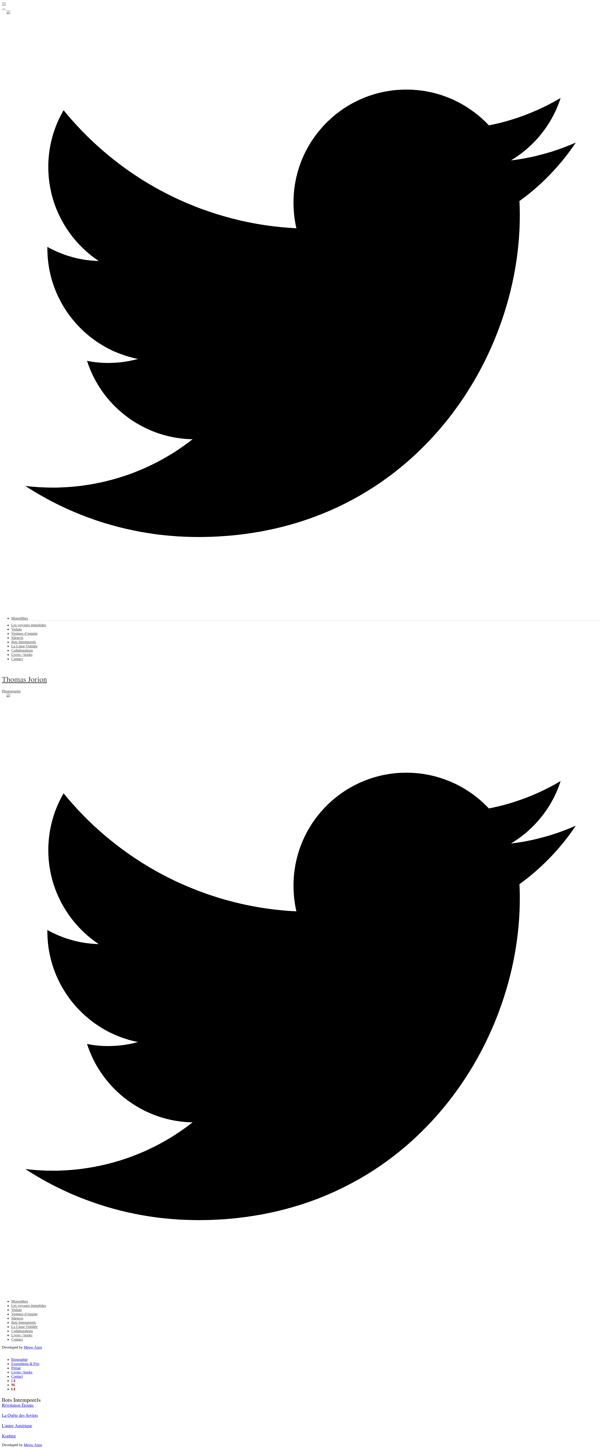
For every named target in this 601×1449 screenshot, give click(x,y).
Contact (17, 659)
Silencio (17, 638)
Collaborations (22, 650)
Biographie (19, 1360)
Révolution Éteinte (18, 1405)
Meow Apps (33, 1347)
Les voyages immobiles (28, 625)
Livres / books (21, 655)
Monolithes (19, 618)
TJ (4, 4)
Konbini (9, 1436)
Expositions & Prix (25, 1364)
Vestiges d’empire (24, 634)
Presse (16, 1368)
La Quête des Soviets (20, 1415)
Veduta (16, 629)
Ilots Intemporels (23, 642)
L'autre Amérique (17, 1425)
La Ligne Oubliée (24, 646)
